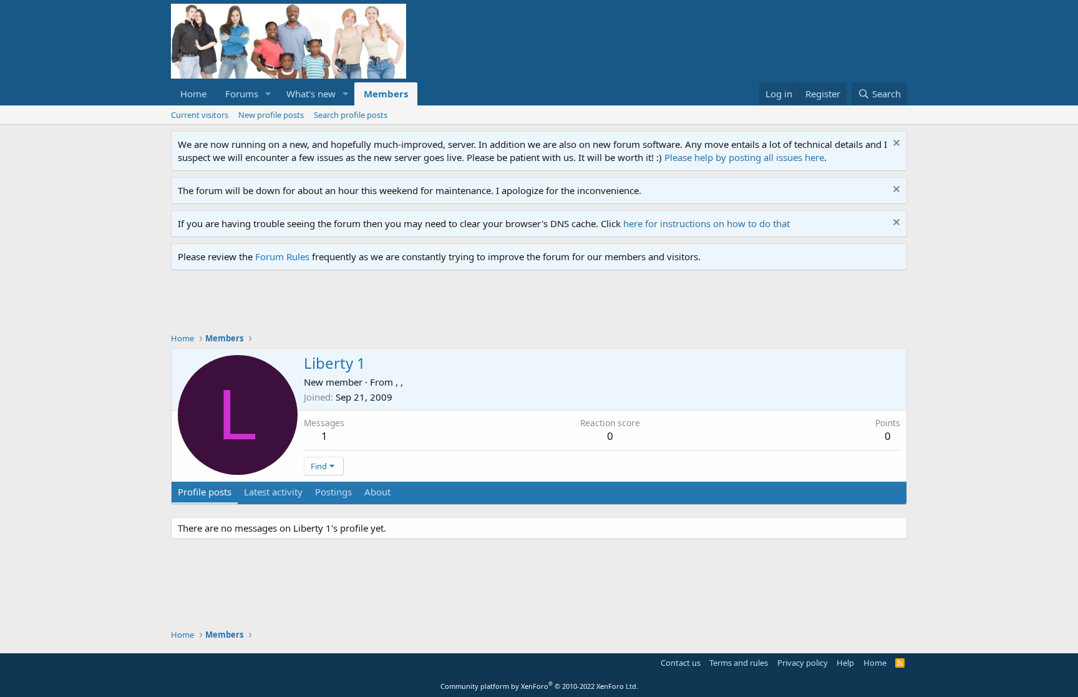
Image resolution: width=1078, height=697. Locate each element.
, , (399, 382)
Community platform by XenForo (539, 686)
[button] (268, 93)
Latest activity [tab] (273, 491)
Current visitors (199, 114)
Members (386, 93)
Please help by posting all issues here (744, 157)
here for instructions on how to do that (706, 223)
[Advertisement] (398, 304)
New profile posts (271, 114)
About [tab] (377, 491)
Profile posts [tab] (204, 491)
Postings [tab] (333, 491)
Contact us (681, 662)
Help (845, 662)
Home (193, 93)
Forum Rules (282, 256)
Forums (241, 93)
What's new (311, 93)
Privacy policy (802, 662)
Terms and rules (738, 662)
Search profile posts (350, 114)
